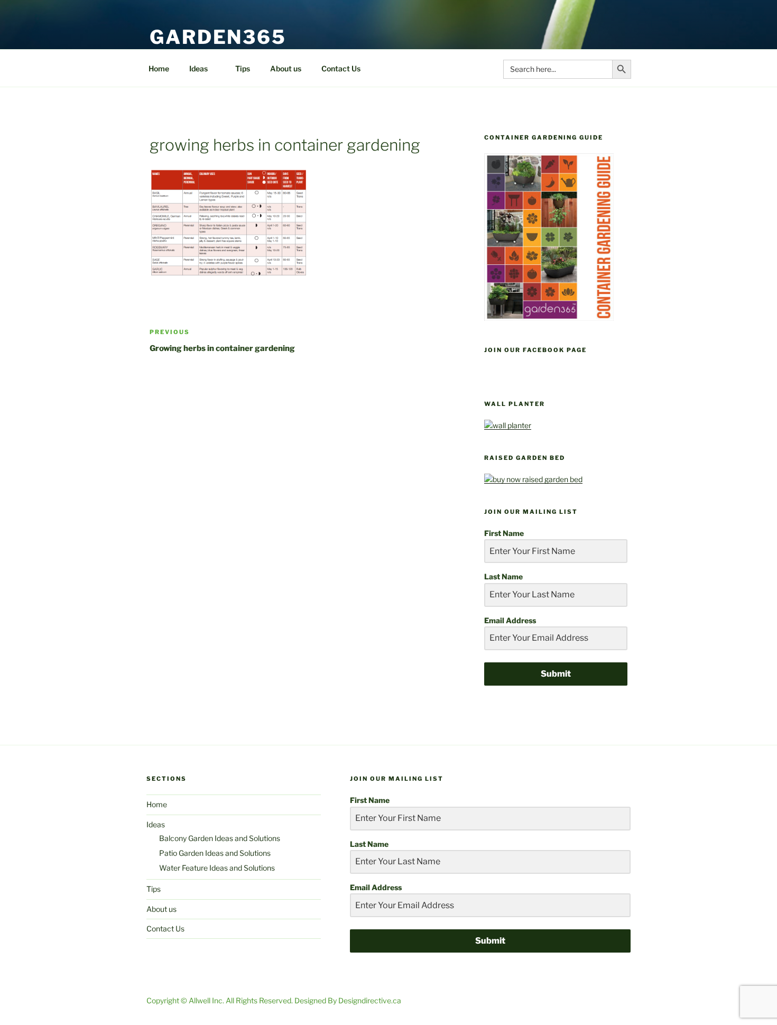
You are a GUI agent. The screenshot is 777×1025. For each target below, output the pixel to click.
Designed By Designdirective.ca (347, 1000)
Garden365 (218, 37)
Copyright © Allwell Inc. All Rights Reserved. (220, 1000)
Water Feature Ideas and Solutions (217, 867)
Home (159, 68)
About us (285, 68)
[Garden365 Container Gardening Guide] (549, 317)
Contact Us (340, 68)
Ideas (198, 68)
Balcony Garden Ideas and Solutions (219, 838)
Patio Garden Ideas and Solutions (215, 852)
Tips (242, 68)
